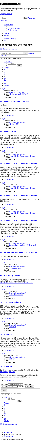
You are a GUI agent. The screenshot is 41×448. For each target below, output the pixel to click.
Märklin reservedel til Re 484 (19, 94)
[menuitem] (15, 28)
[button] (8, 62)
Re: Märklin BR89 (8, 131)
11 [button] (5, 80)
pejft (3, 89)
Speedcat (12, 327)
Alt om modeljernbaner (17, 357)
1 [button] (4, 69)
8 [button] (4, 75)
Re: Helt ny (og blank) (10, 275)
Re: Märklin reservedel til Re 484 (14, 101)
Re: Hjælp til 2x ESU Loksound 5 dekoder (19, 163)
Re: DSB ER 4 (6, 366)
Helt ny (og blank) (15, 268)
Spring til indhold (6, 14)
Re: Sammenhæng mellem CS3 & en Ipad (18, 252)
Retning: (22, 386)
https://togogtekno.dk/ (7, 372)
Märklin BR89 (14, 124)
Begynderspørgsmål (16, 92)
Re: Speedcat (6, 334)
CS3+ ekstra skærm (16, 295)
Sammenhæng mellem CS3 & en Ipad (22, 245)
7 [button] (4, 73)
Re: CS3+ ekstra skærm (10, 302)
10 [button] (5, 78)
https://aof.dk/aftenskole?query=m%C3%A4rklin (16, 283)
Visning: (4, 384)
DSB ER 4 (12, 359)
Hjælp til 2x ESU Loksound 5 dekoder (22, 156)
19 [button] (5, 83)
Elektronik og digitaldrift (17, 122)
